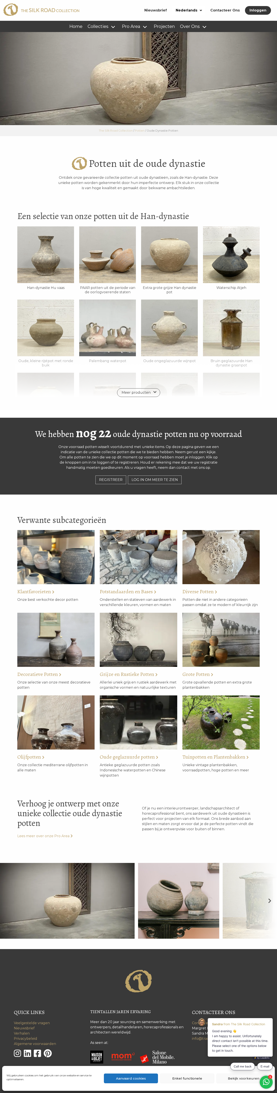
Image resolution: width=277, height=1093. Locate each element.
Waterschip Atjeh (231, 288)
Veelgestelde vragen (32, 1023)
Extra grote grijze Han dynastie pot (169, 290)
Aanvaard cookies (131, 1078)
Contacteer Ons (225, 10)
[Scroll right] (270, 900)
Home (75, 26)
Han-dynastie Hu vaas (45, 288)
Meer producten (136, 392)
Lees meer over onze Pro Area (43, 836)
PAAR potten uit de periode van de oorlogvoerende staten (107, 290)
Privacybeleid (25, 1039)
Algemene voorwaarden (35, 1044)
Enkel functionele (187, 1078)
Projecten (164, 26)
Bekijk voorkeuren (243, 1078)
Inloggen (258, 10)
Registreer (110, 480)
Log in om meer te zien (155, 480)
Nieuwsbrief (155, 10)
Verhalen (22, 1033)
